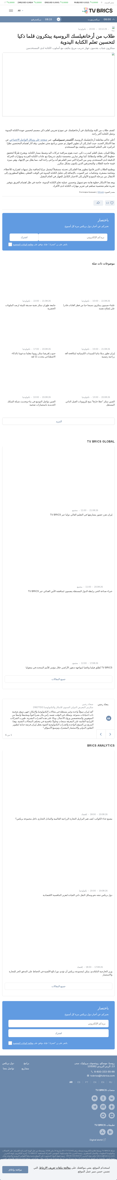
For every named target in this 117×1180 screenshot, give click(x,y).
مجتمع (75, 510)
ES (79, 1082)
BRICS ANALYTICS (101, 745)
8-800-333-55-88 (104, 1071)
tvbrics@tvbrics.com (102, 1075)
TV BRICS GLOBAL (101, 441)
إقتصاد (84, 814)
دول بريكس (8, 1063)
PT (86, 1082)
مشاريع (25, 1068)
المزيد (59, 421)
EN (102, 1082)
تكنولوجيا (82, 29)
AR (71, 1082)
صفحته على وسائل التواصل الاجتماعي (28, 139)
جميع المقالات (58, 679)
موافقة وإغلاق (15, 1169)
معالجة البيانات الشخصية (23, 244)
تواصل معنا (8, 1068)
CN (94, 1082)
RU (110, 1082)
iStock (101, 192)
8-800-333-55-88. (74, 1156)
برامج (26, 1063)
